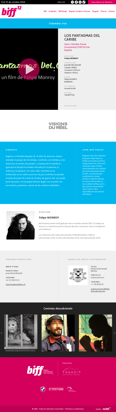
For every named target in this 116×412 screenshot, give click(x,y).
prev (1, 333)
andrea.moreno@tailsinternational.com (100, 290)
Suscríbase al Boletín (102, 2)
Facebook (76, 2)
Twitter (72, 2)
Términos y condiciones (74, 409)
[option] (58, 125)
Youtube (84, 2)
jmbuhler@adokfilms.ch (15, 284)
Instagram (80, 2)
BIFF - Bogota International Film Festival (11, 11)
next (114, 333)
